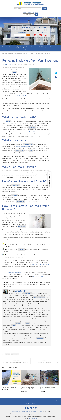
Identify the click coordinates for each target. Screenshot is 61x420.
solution (21, 249)
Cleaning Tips (16, 47)
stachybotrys (28, 144)
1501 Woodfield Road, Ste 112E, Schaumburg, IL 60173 (30, 411)
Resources (33, 50)
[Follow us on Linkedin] (33, 408)
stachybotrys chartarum (23, 146)
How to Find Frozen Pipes (9, 387)
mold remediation (20, 95)
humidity (14, 195)
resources (40, 338)
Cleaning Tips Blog (52, 400)
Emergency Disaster (25, 47)
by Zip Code (22, 32)
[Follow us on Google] (25, 408)
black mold (8, 354)
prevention (15, 185)
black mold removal (15, 354)
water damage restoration (40, 276)
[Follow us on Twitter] (31, 408)
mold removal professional (40, 264)
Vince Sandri (7, 64)
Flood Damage (42, 47)
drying (18, 323)
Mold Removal (50, 47)
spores (8, 121)
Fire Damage (34, 47)
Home (5, 400)
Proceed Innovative (33, 418)
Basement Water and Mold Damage (13, 53)
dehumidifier (21, 201)
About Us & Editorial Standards (18, 400)
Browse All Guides (30, 403)
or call (40, 32)
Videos (57, 47)
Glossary (27, 50)
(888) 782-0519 (40, 35)
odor (27, 323)
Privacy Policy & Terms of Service (36, 400)
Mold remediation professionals (11, 272)
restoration (27, 293)
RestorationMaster (14, 411)
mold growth (30, 132)
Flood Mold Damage (33, 53)
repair (14, 325)
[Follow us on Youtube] (36, 408)
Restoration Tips (6, 47)
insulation (32, 127)
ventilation (21, 226)
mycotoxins (19, 150)
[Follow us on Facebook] (28, 408)
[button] (49, 180)
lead (31, 150)
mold (14, 72)
